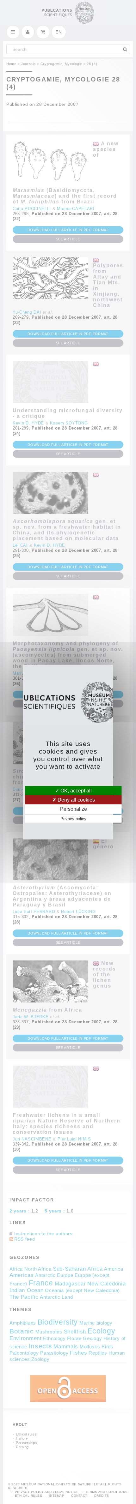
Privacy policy (73, 818)
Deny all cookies (75, 800)
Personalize (73, 809)
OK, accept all (75, 790)
